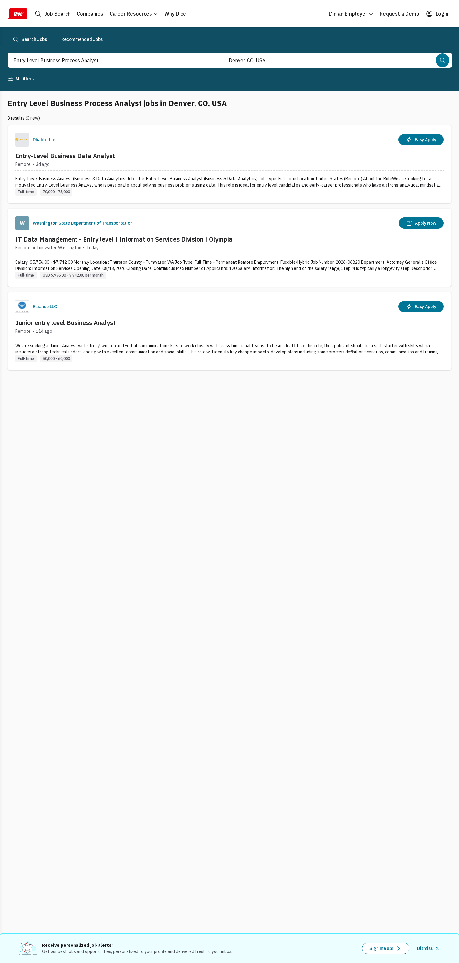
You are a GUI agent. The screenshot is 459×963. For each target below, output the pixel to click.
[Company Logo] (22, 140)
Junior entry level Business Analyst (65, 322)
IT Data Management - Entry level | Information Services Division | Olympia (124, 239)
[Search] (442, 60)
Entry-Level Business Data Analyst (65, 156)
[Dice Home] (17, 13)
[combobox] (107, 60)
